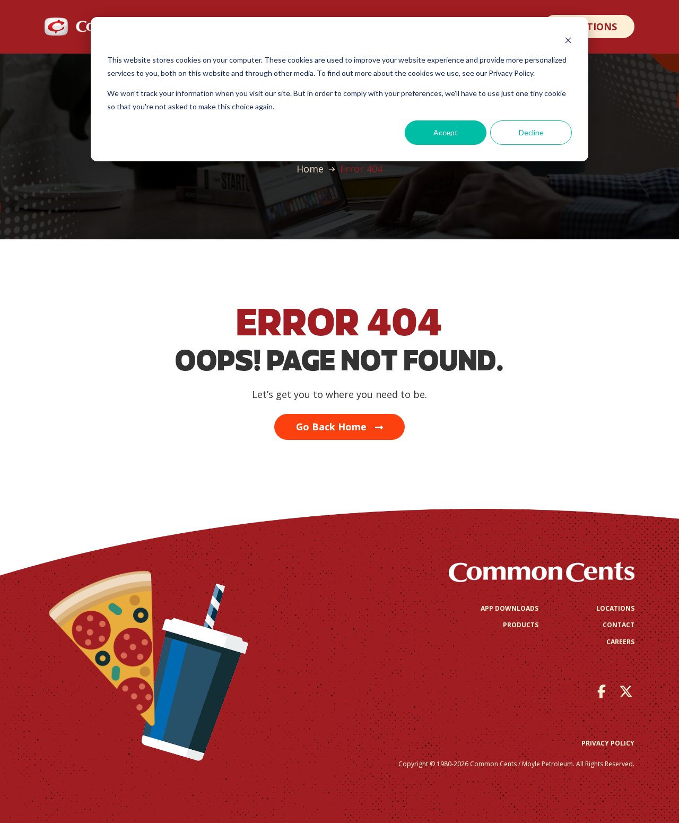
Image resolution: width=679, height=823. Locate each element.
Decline (531, 132)
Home (310, 169)
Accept (445, 132)
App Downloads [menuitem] (509, 608)
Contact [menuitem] (618, 624)
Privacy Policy (607, 743)
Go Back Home (331, 426)
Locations (589, 26)
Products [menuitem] (520, 624)
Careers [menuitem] (620, 641)
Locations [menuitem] (615, 608)
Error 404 (361, 169)
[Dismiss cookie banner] (568, 40)
